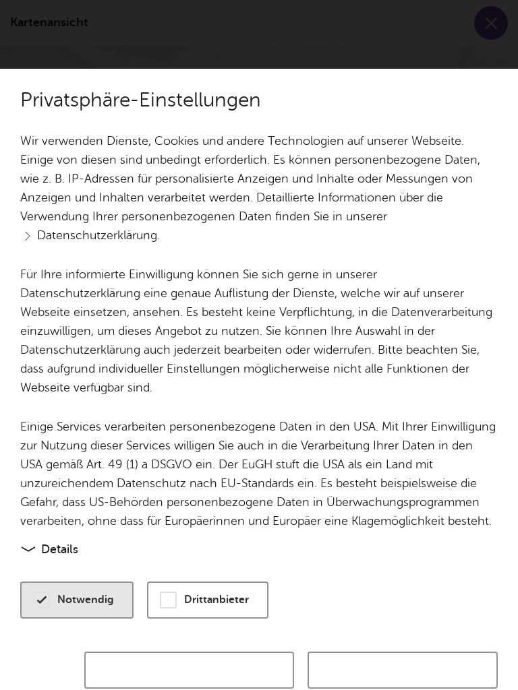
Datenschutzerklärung (97, 235)
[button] (77, 600)
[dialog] (259, 345)
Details (59, 549)
